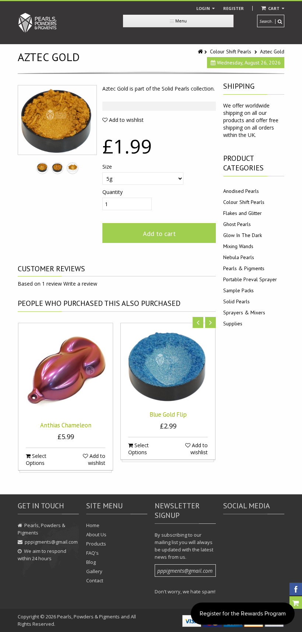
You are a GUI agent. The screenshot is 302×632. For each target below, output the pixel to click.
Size (107, 166)
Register (233, 8)
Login (203, 8)
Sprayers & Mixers (244, 312)
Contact (94, 580)
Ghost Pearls (237, 224)
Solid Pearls (236, 301)
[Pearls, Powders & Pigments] (37, 22)
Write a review (80, 283)
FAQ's (92, 553)
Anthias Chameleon (65, 425)
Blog (91, 562)
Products (96, 543)
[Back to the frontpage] (201, 51)
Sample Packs (238, 290)
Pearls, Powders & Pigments (88, 616)
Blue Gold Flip (168, 414)
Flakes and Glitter (242, 213)
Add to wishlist (126, 119)
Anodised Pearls (241, 191)
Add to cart (159, 233)
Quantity (112, 191)
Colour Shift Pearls (230, 51)
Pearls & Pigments (243, 268)
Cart (274, 8)
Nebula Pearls (238, 257)
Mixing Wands (238, 246)
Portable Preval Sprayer (250, 279)
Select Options (36, 459)
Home (92, 525)
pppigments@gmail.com (51, 542)
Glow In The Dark (242, 235)
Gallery (94, 571)
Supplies (232, 323)
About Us (96, 534)
